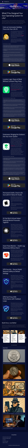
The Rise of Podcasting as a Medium (8, 428)
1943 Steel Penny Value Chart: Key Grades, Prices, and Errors (14, 337)
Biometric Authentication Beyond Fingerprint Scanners (21, 337)
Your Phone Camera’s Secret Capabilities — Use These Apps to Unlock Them (6, 338)
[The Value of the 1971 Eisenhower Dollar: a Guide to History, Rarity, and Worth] (14, 388)
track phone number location (7, 438)
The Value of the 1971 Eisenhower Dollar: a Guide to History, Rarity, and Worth (13, 396)
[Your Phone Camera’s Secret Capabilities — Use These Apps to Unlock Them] (14, 405)
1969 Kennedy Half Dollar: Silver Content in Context (10, 363)
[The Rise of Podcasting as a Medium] (14, 421)
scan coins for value (5, 441)
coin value (4, 439)
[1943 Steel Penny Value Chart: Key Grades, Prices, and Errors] (14, 371)
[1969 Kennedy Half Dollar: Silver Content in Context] (14, 355)
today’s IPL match (5, 442)
